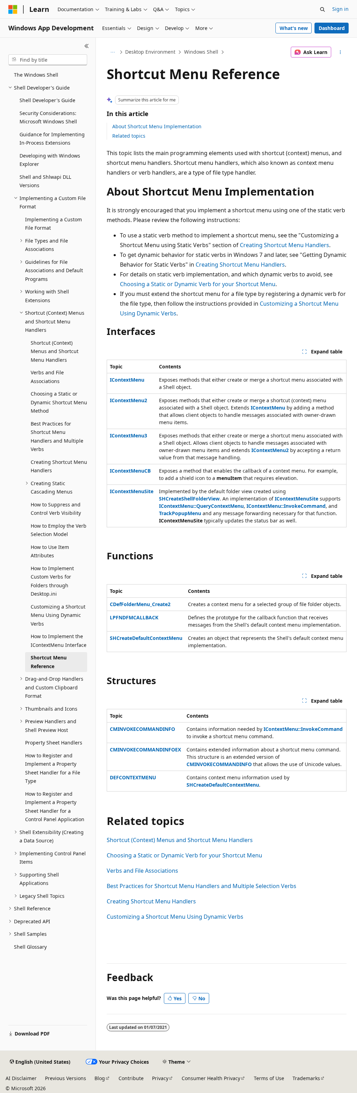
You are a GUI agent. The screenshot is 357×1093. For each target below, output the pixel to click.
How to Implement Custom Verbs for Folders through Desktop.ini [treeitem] (52, 581)
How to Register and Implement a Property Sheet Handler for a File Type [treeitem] (52, 768)
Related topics (128, 135)
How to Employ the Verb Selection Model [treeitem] (58, 530)
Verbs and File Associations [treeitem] (47, 376)
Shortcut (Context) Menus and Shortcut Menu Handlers (180, 840)
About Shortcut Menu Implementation (157, 126)
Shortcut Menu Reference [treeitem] (49, 662)
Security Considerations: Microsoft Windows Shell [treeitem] (48, 117)
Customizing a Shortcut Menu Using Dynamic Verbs (175, 916)
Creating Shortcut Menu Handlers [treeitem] (59, 466)
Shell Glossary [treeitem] (30, 946)
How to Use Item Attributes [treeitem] (50, 551)
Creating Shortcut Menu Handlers (284, 245)
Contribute (131, 1078)
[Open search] (322, 9)
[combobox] (47, 60)
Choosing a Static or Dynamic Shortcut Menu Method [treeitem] (59, 402)
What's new (294, 28)
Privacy (160, 1078)
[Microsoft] (12, 9)
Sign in (340, 9)
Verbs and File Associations (142, 870)
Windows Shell (201, 51)
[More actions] (340, 52)
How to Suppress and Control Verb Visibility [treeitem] (56, 509)
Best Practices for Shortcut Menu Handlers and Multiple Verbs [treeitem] (57, 436)
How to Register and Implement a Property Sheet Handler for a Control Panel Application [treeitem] (54, 806)
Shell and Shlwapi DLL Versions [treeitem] (45, 181)
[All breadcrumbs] (113, 52)
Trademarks (306, 1078)
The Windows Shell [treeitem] (36, 74)
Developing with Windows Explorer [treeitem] (50, 160)
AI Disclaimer (21, 1078)
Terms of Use (269, 1078)
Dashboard (332, 28)
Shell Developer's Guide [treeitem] (47, 100)
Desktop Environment (150, 51)
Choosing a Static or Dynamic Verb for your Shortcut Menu (197, 284)
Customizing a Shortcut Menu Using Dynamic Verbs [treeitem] (58, 615)
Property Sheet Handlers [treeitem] (53, 742)
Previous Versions (65, 1078)
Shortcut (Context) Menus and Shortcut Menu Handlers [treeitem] (54, 351)
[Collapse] (87, 46)
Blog (99, 1078)
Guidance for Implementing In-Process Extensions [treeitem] (52, 138)
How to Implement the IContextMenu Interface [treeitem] (58, 640)
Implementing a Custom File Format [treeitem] (53, 223)
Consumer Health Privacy (211, 1078)
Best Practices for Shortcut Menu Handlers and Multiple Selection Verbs (201, 886)
